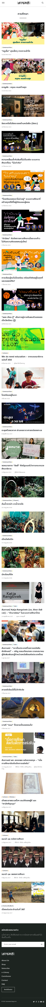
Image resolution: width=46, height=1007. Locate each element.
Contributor (6, 976)
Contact (5, 980)
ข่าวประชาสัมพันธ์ (8, 906)
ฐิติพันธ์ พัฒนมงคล (20, 472)
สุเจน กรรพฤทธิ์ (20, 616)
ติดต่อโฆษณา (8, 989)
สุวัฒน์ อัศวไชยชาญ (19, 363)
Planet (16, 500)
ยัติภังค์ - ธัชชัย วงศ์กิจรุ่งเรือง (23, 767)
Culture (5, 353)
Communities (7, 47)
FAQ (3, 984)
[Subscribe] (41, 944)
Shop (4, 964)
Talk (15, 606)
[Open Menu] (3, 3)
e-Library (5, 972)
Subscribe (6, 968)
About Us (5, 960)
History (12, 797)
